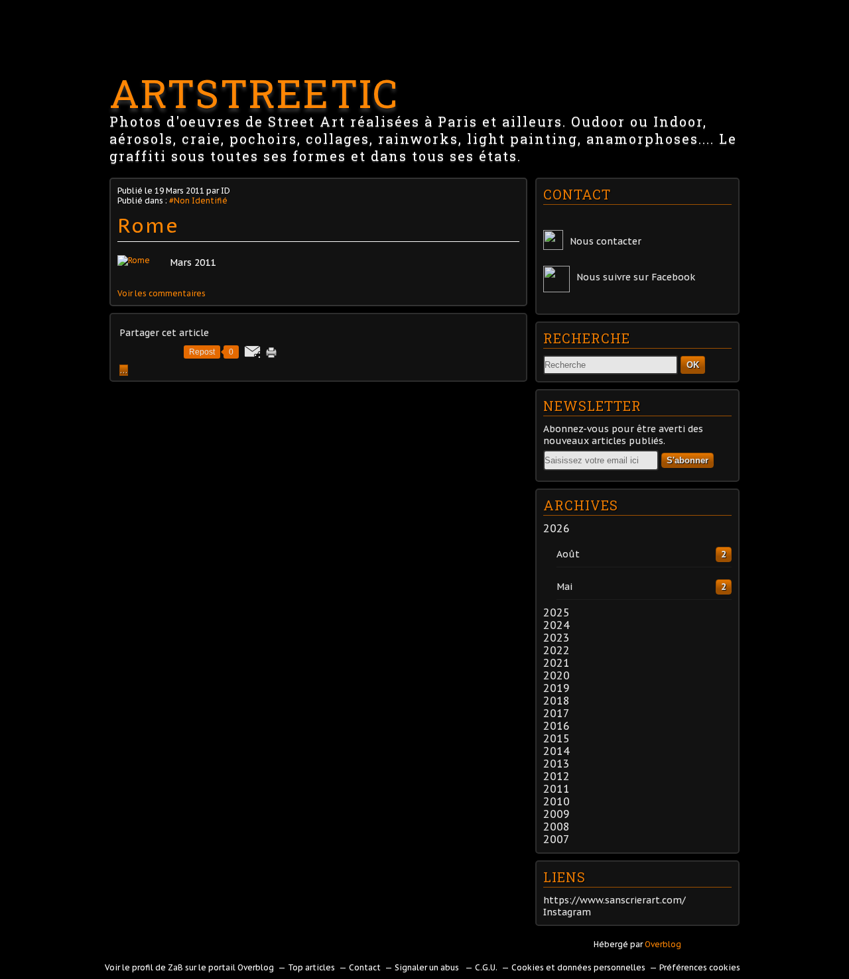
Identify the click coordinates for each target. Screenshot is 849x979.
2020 (556, 675)
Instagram (567, 912)
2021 (556, 662)
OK (692, 365)
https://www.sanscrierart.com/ (614, 900)
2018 (556, 700)
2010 (556, 801)
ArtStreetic (254, 92)
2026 (556, 528)
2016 (556, 725)
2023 (556, 637)
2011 (556, 788)
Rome (148, 225)
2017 (556, 713)
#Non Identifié (198, 200)
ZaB (175, 967)
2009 (556, 814)
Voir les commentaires (161, 293)
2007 (556, 839)
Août (568, 554)
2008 (556, 826)
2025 (556, 612)
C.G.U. (486, 967)
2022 (556, 650)
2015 (556, 738)
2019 (556, 688)
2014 (556, 751)
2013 (556, 763)
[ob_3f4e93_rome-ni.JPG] (133, 260)
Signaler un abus (428, 967)
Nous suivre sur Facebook (635, 277)
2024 (556, 625)
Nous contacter (605, 241)
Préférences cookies (699, 967)
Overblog (663, 944)
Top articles (311, 967)
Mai (564, 587)
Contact (365, 967)
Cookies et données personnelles (578, 967)
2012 (556, 776)
